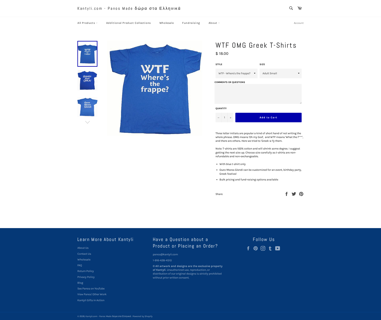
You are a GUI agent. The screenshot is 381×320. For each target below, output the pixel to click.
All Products (86, 23)
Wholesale (166, 23)
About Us (83, 248)
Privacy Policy (86, 277)
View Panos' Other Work (92, 294)
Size (262, 64)
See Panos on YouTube (91, 288)
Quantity (221, 108)
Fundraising (191, 23)
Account (299, 22)
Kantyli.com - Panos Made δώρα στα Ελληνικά (129, 8)
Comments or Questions (230, 82)
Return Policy (85, 271)
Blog (80, 282)
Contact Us (84, 253)
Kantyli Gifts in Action (90, 300)
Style (219, 64)
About (213, 23)
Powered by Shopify (142, 316)
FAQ (79, 265)
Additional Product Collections (128, 23)
